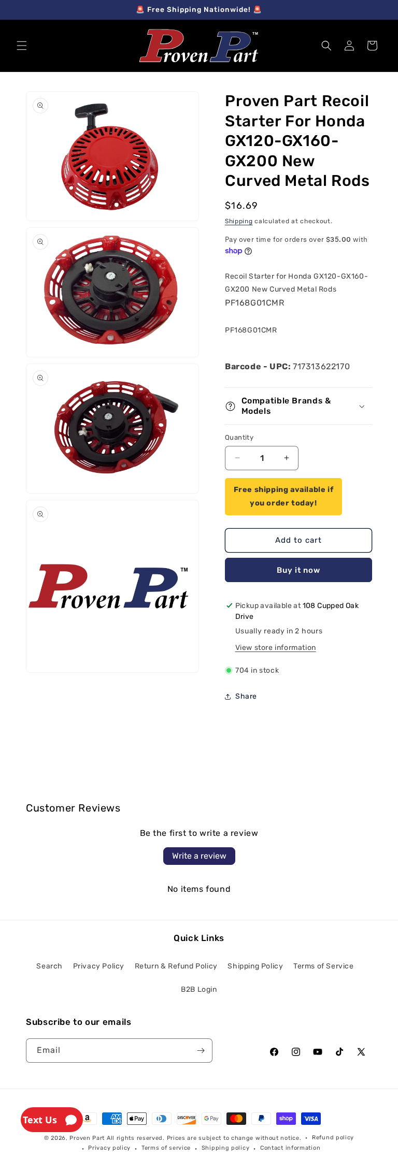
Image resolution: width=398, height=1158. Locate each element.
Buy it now (298, 570)
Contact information (290, 1148)
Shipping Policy (255, 966)
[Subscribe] (200, 1050)
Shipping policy (226, 1148)
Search (49, 966)
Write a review (199, 856)
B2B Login (199, 989)
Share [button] (246, 696)
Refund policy (333, 1137)
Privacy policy (109, 1148)
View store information (275, 647)
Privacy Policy (98, 966)
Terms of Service (323, 966)
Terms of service (166, 1148)
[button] (21, 45)
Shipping (239, 221)
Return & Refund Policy (176, 966)
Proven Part (87, 1138)
